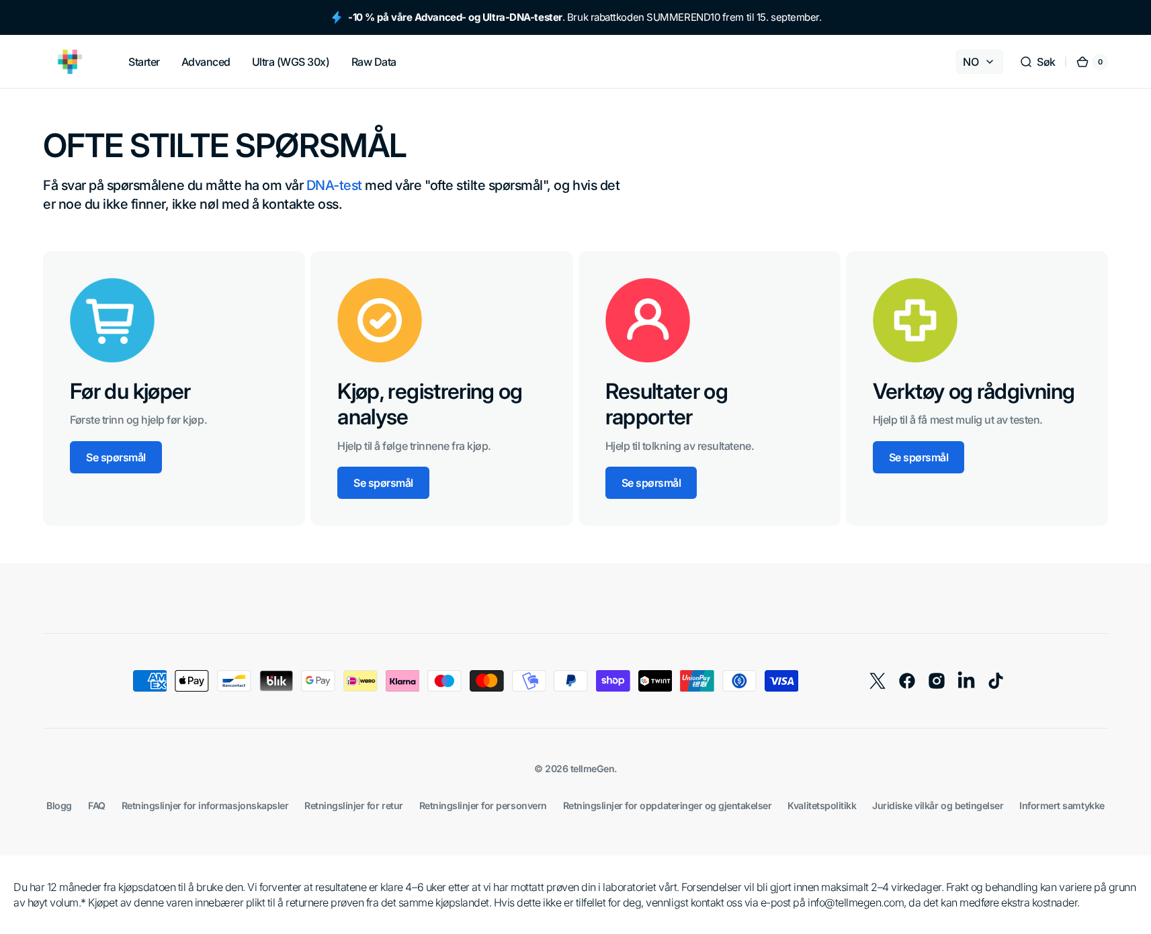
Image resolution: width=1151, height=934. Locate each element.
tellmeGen (592, 768)
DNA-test (334, 185)
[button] (1037, 62)
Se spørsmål (116, 457)
